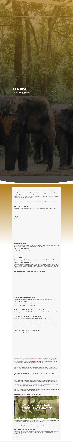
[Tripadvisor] (52, 92)
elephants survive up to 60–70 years (37, 358)
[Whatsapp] (49, 92)
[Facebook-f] (47, 92)
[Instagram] (55, 92)
